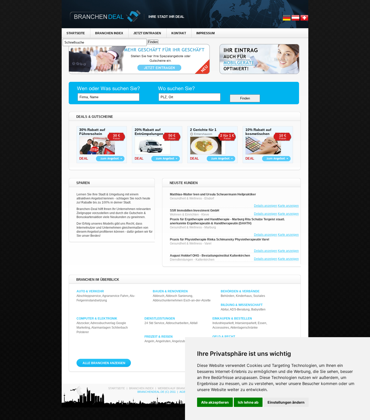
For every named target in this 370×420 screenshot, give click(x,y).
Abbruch (158, 296)
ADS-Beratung (240, 309)
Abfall (194, 323)
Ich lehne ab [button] (248, 402)
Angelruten (163, 341)
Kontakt (178, 33)
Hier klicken (110, 158)
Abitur (225, 309)
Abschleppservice (89, 296)
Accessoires (220, 327)
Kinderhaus (244, 296)
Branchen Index (109, 33)
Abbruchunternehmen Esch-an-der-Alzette (182, 300)
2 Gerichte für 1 (203, 130)
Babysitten (258, 309)
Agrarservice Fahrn (115, 296)
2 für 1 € (227, 136)
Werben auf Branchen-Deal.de (181, 388)
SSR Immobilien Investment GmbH (194, 210)
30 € (116, 136)
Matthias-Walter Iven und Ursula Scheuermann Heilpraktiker (213, 194)
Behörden (227, 296)
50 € (171, 136)
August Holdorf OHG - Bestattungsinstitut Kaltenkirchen (210, 255)
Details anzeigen (265, 205)
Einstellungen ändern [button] (286, 402)
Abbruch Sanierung (179, 296)
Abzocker (83, 323)
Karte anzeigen (288, 205)
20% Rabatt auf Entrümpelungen (149, 132)
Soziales (259, 296)
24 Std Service (154, 323)
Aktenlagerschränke (244, 327)
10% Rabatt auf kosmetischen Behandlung (258, 134)
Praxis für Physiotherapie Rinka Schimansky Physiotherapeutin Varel (219, 239)
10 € (282, 136)
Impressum (205, 33)
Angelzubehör (181, 341)
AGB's (183, 391)
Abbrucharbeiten (177, 323)
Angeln (149, 341)
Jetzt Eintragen (147, 33)
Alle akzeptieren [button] (215, 402)
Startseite (75, 33)
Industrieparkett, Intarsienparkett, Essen (239, 323)
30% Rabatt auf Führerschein (92, 132)
